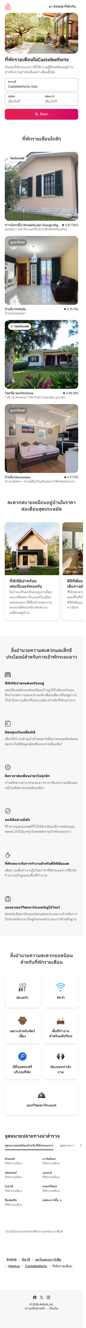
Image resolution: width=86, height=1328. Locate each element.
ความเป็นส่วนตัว (35, 1308)
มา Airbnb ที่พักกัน (62, 6)
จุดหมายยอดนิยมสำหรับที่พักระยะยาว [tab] (29, 1145)
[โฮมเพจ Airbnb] (8, 6)
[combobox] (41, 86)
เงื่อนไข (53, 1308)
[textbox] (23, 101)
